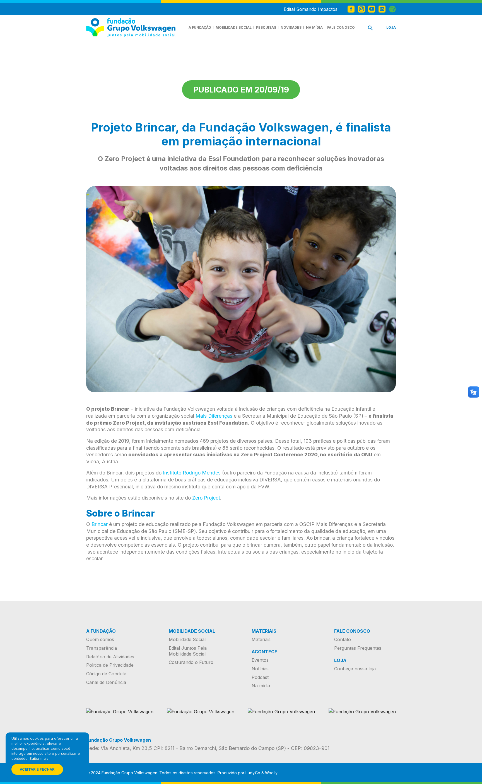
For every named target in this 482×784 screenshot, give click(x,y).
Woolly (271, 772)
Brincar (99, 524)
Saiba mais (39, 758)
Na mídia (314, 27)
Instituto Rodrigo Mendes (192, 473)
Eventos (260, 660)
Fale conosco (341, 27)
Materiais (261, 639)
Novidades (291, 27)
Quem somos (100, 639)
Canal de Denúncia (106, 682)
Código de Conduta (106, 673)
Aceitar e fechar (37, 769)
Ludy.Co (252, 772)
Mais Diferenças (214, 416)
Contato (342, 639)
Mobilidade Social (234, 27)
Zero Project (206, 498)
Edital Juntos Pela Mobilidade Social (188, 651)
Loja (391, 27)
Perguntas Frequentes (357, 648)
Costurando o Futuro (191, 662)
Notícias (260, 668)
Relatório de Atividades (110, 656)
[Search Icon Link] (370, 29)
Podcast (260, 677)
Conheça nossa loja (355, 668)
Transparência (101, 648)
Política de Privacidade (110, 665)
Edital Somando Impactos (311, 9)
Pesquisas (266, 27)
